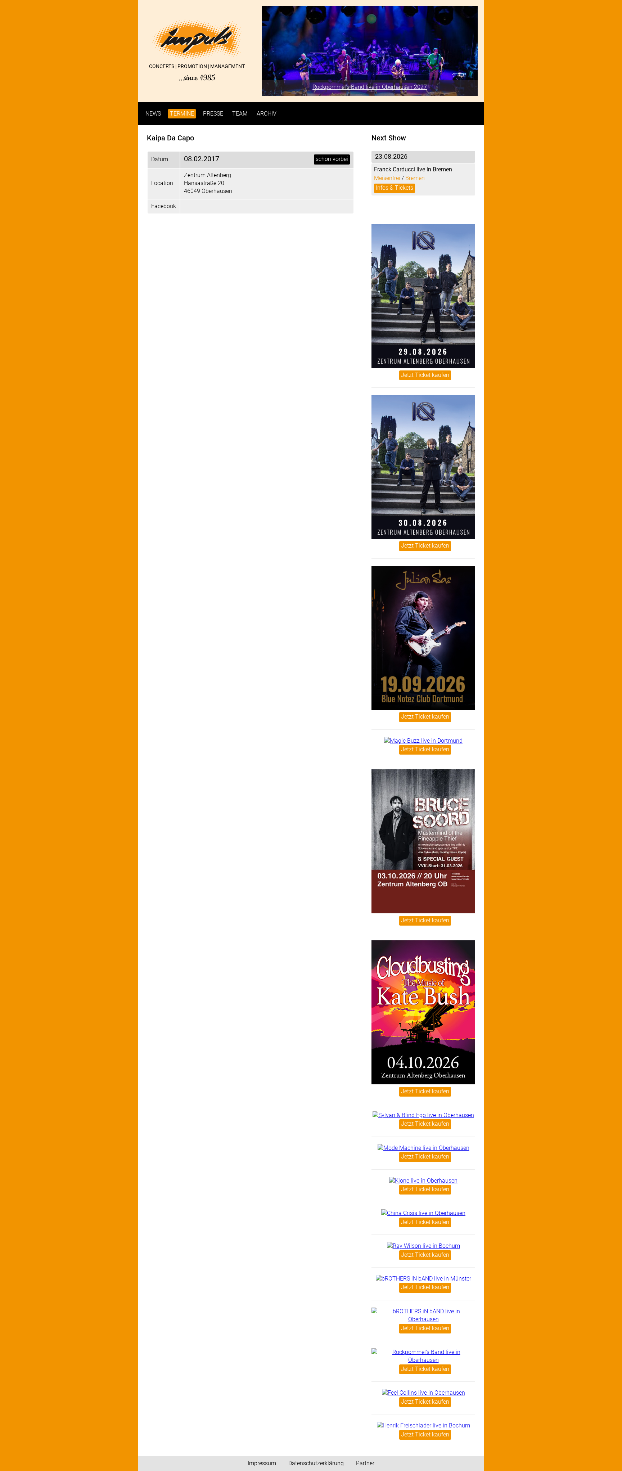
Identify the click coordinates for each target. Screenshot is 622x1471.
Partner (365, 1463)
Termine (182, 113)
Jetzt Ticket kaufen (425, 375)
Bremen (415, 178)
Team (240, 113)
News (153, 113)
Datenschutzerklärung (316, 1463)
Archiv (266, 113)
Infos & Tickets (394, 187)
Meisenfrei (387, 178)
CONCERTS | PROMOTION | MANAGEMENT (197, 72)
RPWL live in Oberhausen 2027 (376, 87)
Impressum (262, 1463)
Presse (213, 113)
